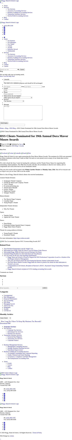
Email (6, 88)
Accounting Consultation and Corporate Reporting (22, 353)
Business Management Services (13, 345)
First (22, 86)
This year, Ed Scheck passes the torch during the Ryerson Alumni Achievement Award (33, 260)
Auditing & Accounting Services (13, 283)
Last (43, 86)
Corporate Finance (13, 340)
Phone (6, 92)
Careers (10, 46)
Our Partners (11, 41)
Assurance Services (10, 327)
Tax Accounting (8, 300)
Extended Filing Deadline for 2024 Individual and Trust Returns (23, 254)
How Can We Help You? (7, 76)
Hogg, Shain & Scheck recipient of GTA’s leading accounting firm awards (29, 269)
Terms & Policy (37, 433)
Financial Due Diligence (15, 337)
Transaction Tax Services (15, 338)
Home (2, 128)
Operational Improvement (15, 350)
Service (6, 99)
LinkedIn (6, 79)
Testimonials (11, 51)
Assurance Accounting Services (17, 11)
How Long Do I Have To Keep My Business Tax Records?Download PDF (20, 322)
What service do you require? (12, 96)
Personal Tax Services (14, 333)
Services (6, 7)
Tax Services (11, 9)
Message (6, 104)
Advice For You (8, 305)
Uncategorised (8, 295)
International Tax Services (15, 332)
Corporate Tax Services (14, 330)
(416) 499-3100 (8, 25)
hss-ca (21, 144)
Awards (10, 47)
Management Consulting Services (14, 279)
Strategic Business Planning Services (18, 348)
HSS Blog (13, 128)
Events (10, 363)
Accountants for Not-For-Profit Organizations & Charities (21, 284)
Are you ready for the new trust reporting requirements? (20, 255)
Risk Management (9, 297)
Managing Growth (9, 304)
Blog (5, 17)
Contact (6, 19)
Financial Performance (10, 299)
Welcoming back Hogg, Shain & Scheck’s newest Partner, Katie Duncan (25, 250)
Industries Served (13, 49)
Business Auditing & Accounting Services (20, 12)
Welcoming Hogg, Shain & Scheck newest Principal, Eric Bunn (23, 252)
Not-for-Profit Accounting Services (18, 16)
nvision (12, 436)
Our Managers (12, 42)
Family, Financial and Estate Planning (19, 355)
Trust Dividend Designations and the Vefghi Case (18, 249)
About (6, 5)
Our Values (11, 44)
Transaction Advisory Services (17, 14)
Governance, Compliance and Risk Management (22, 356)
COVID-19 (7, 311)
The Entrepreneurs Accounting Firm (18, 358)
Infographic (7, 307)
